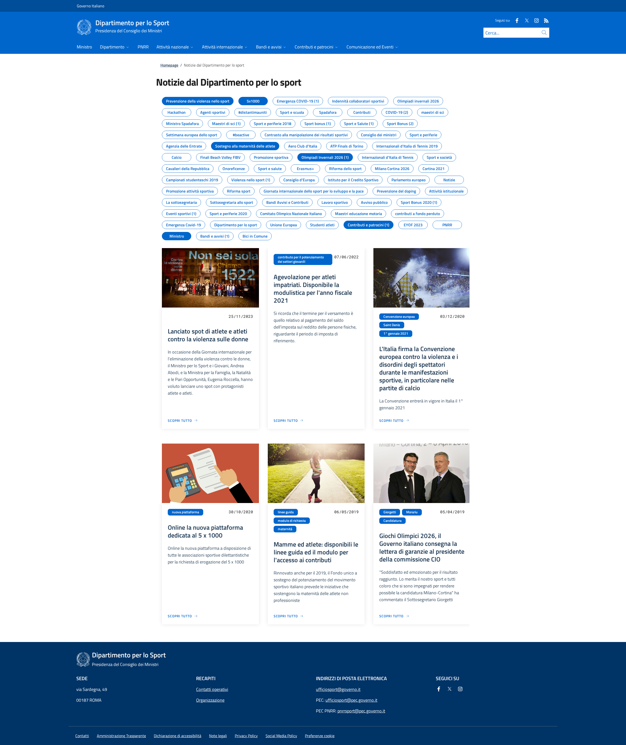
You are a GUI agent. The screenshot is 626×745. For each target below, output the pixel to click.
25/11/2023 (241, 316)
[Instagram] (534, 20)
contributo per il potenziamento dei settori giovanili (301, 259)
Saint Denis (391, 325)
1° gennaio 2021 (395, 333)
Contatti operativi (212, 689)
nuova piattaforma (185, 512)
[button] (320, 736)
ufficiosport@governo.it (338, 689)
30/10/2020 (241, 511)
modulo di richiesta (292, 520)
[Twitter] (525, 20)
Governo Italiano (90, 6)
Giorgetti (389, 512)
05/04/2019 (452, 511)
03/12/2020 (452, 316)
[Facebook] (515, 20)
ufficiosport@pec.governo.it (351, 700)
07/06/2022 (346, 256)
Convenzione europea (399, 316)
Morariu (412, 512)
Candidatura (392, 520)
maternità (285, 529)
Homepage (169, 65)
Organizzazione (210, 700)
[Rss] (544, 20)
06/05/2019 (346, 511)
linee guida (286, 512)
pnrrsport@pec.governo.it (361, 711)
